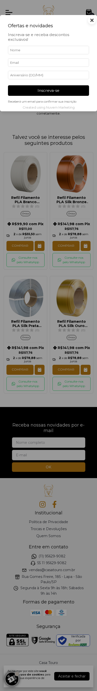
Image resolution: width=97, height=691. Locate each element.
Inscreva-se (48, 90)
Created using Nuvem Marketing (49, 107)
